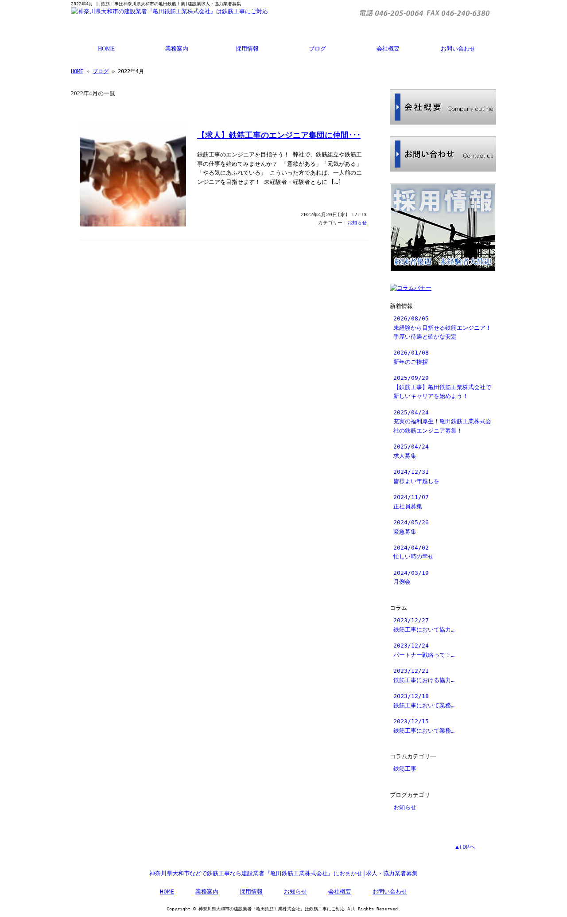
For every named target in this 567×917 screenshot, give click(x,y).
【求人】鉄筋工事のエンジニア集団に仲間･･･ (279, 135)
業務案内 (176, 49)
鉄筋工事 (404, 768)
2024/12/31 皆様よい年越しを (416, 476)
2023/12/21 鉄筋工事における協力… (423, 675)
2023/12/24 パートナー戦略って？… (423, 650)
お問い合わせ (458, 49)
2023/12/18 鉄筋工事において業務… (423, 700)
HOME (106, 49)
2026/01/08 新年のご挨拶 (411, 357)
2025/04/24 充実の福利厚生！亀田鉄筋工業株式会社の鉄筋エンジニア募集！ (442, 421)
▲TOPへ (465, 846)
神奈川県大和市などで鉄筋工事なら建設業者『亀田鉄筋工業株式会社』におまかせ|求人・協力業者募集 (283, 873)
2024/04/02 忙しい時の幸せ (413, 552)
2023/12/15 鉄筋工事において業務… (423, 726)
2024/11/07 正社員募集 (411, 501)
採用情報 (247, 49)
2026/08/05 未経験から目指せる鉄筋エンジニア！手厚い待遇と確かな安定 (442, 327)
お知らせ (357, 223)
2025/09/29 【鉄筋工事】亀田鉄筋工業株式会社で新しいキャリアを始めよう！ (442, 387)
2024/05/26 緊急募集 (411, 527)
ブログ (317, 49)
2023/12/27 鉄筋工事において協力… (423, 624)
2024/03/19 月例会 (411, 577)
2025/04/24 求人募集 (411, 451)
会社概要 (388, 49)
